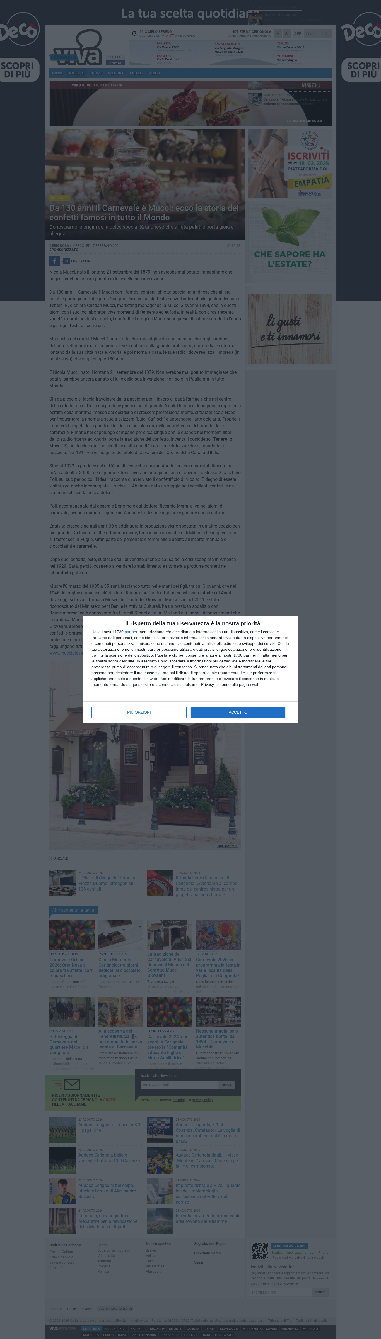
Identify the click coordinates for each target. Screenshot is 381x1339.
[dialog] (190, 669)
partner (131, 632)
